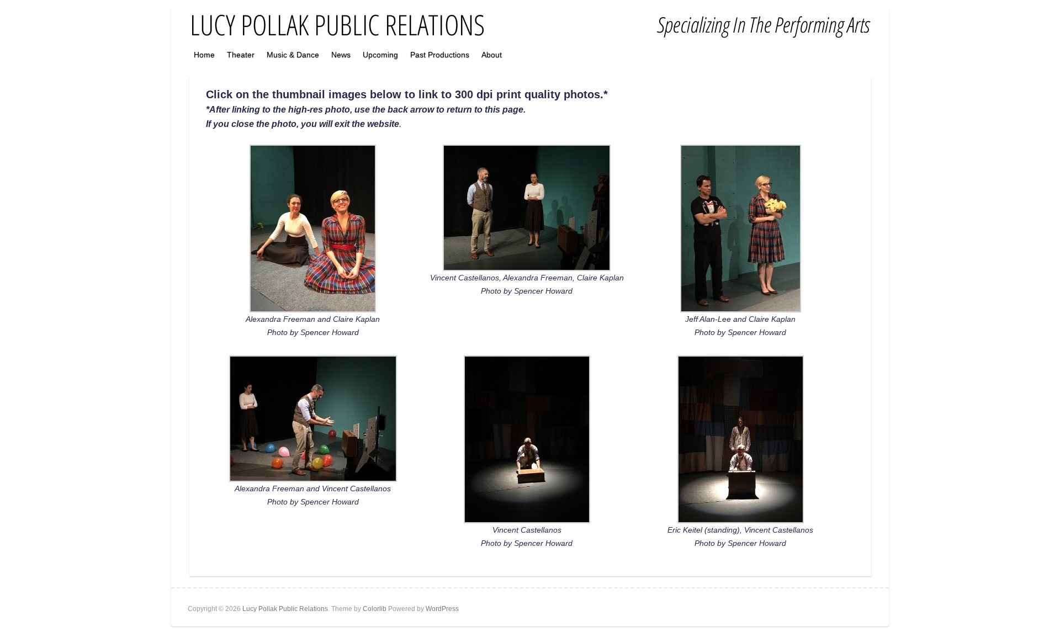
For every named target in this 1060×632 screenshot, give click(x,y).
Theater (241, 54)
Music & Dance (293, 54)
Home (204, 54)
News (341, 54)
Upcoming (380, 54)
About (491, 54)
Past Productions (439, 54)
